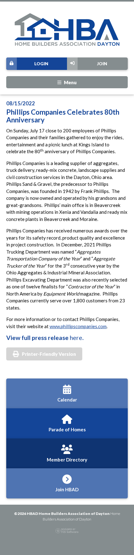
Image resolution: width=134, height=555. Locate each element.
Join (102, 63)
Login (41, 63)
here (76, 337)
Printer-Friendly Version (49, 354)
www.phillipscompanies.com (78, 326)
